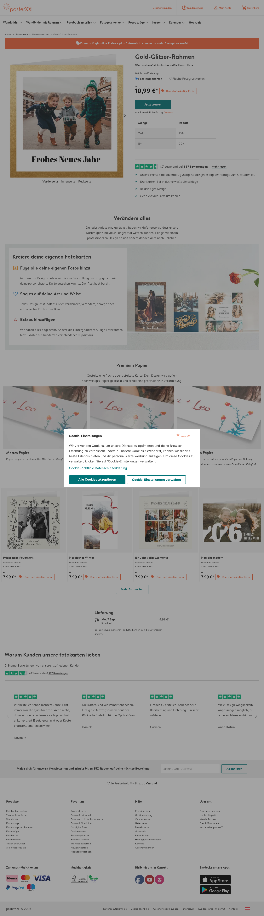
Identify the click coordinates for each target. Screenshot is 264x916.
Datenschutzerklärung (111, 468)
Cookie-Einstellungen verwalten (156, 480)
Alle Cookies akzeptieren (97, 479)
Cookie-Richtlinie (81, 468)
